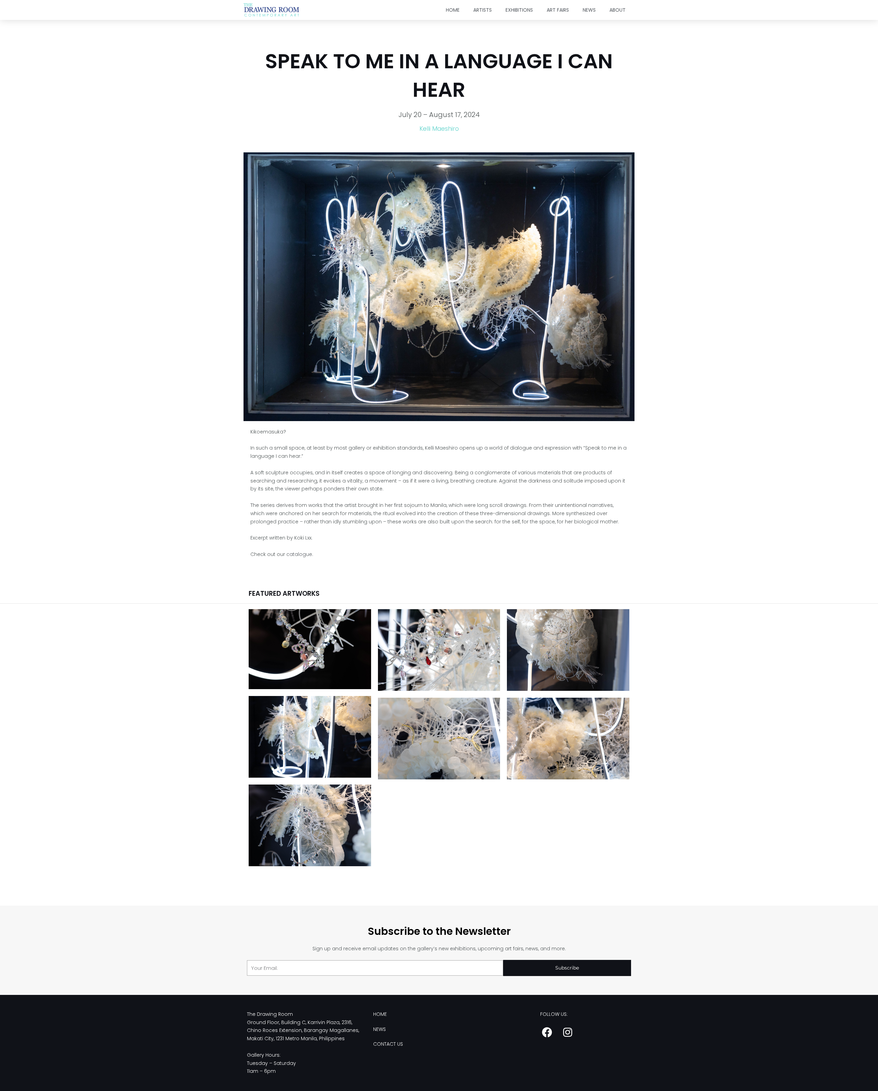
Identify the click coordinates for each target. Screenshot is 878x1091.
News (589, 10)
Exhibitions (519, 10)
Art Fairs (558, 10)
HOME (380, 1014)
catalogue (299, 554)
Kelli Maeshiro (439, 129)
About (617, 10)
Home (453, 10)
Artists (482, 10)
